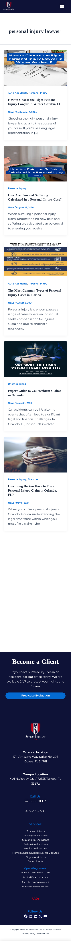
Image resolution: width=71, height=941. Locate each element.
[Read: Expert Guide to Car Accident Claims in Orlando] (35, 359)
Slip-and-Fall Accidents (35, 839)
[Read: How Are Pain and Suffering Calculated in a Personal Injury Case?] (35, 163)
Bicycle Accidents (36, 857)
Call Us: (35, 796)
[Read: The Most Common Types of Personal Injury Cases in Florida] (35, 259)
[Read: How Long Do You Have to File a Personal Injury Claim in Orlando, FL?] (35, 454)
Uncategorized (17, 384)
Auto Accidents (17, 93)
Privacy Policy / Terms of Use (35, 933)
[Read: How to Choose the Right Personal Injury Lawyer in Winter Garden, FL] (35, 68)
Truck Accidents (36, 831)
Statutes (33, 479)
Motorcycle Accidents (35, 835)
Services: (35, 824)
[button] (62, 6)
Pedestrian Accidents (35, 844)
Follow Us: (35, 911)
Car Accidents (35, 861)
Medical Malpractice (35, 848)
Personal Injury (38, 93)
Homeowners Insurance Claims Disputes (35, 852)
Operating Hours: (35, 868)
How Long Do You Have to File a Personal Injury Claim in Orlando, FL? (32, 490)
